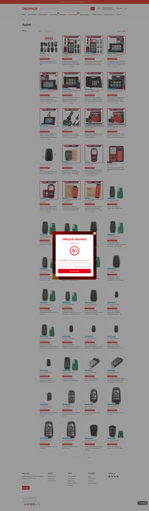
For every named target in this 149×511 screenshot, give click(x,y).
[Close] (94, 233)
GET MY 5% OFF (74, 271)
